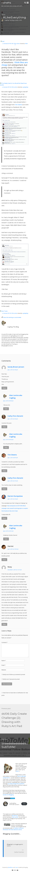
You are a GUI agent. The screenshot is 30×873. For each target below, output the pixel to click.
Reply (4, 388)
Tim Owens (18, 105)
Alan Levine (15, 817)
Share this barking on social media (12, 317)
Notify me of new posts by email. (11, 679)
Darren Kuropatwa (15, 496)
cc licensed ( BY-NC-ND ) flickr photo (11, 43)
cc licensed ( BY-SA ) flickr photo (9, 87)
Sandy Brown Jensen (16, 367)
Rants (3, 15)
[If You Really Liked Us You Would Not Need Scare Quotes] (15, 85)
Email (3, 665)
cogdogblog (25, 87)
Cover (16, 867)
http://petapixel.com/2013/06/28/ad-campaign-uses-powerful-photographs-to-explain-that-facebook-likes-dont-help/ (15, 508)
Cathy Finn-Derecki (15, 416)
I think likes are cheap (15, 63)
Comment (5, 642)
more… (17, 771)
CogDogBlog (6, 2)
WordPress (15, 815)
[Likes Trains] (4, 311)
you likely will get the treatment (16, 783)
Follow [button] (24, 803)
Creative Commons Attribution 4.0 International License (13, 828)
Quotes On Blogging (8, 795)
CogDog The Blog (13, 327)
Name (4, 660)
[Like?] (2, 41)
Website (4, 670)
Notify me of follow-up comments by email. (14, 674)
